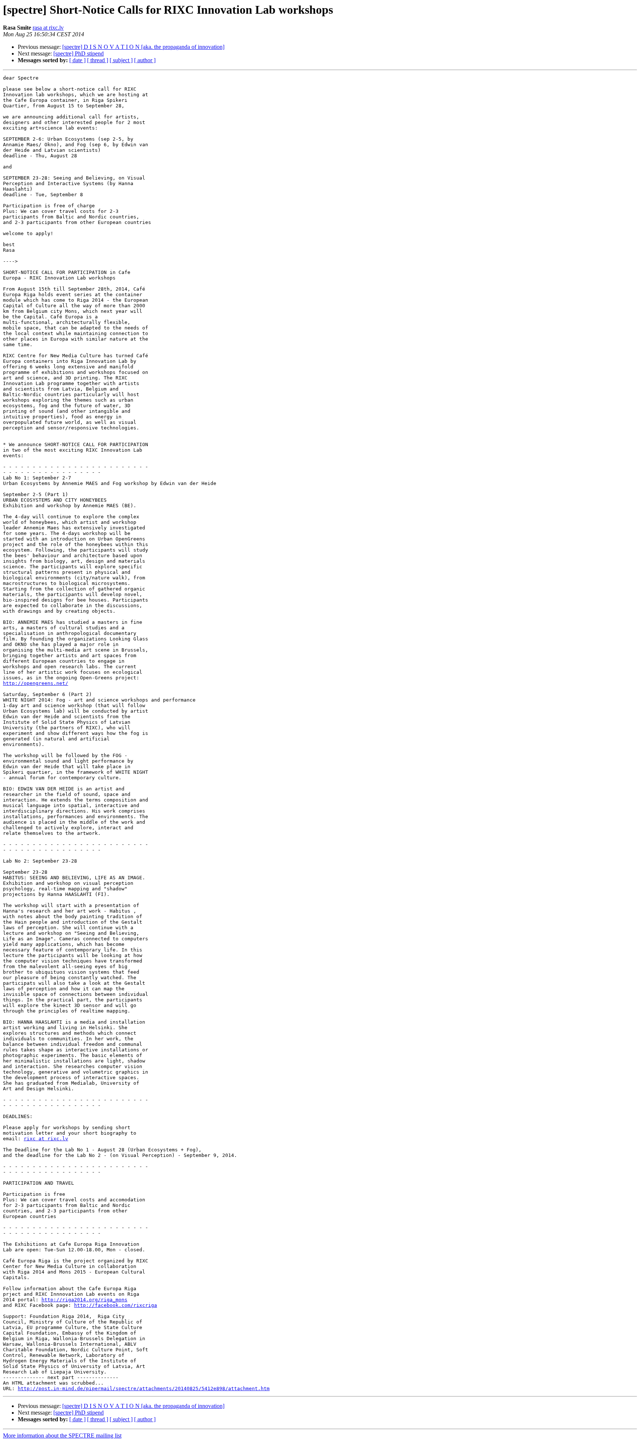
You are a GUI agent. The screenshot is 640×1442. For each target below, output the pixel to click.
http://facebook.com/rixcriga (115, 1305)
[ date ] (77, 60)
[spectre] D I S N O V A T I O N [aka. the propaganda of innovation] (143, 47)
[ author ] (145, 60)
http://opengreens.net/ (35, 683)
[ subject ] (121, 60)
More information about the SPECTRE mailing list (62, 1435)
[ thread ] (97, 60)
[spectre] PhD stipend (78, 53)
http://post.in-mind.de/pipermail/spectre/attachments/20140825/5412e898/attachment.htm (144, 1388)
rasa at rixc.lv (48, 27)
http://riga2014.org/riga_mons (84, 1299)
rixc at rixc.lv (46, 1138)
